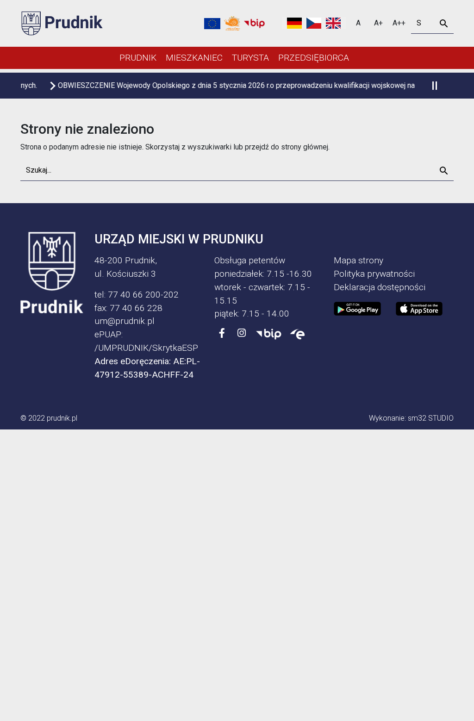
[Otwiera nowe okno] (232, 23)
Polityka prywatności (374, 273)
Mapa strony (358, 260)
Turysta (250, 57)
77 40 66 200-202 (143, 294)
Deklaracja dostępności (379, 287)
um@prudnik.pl (124, 321)
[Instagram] (241, 333)
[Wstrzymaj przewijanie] (434, 85)
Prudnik (137, 57)
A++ (399, 23)
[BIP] (268, 333)
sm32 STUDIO (431, 418)
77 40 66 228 (136, 308)
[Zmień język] (314, 23)
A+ (378, 23)
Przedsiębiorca (313, 57)
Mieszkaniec (194, 57)
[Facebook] (222, 333)
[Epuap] (297, 333)
